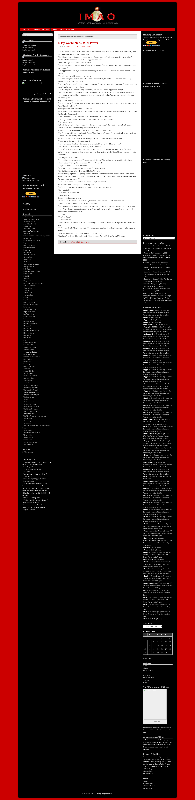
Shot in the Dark (29, 373)
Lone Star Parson (29, 316)
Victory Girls (27, 435)
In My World (72, 242)
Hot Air (25, 297)
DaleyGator (27, 269)
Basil (145, 682)
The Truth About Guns (30, 411)
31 (166, 653)
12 (145, 645)
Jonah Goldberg (28, 481)
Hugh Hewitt (27, 300)
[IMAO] (97, 24)
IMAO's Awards (27, 452)
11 (170, 642)
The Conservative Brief (31, 392)
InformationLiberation (30, 305)
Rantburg (26, 364)
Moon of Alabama (29, 333)
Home (23, 29)
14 (153, 645)
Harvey (146, 680)
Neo (24, 340)
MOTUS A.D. (27, 338)
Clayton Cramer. (28, 262)
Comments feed (149, 786)
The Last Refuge (29, 397)
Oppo (146, 668)
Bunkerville (27, 252)
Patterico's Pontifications (31, 357)
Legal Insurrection (29, 312)
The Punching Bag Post (31, 407)
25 (170, 649)
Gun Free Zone (28, 295)
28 (153, 653)
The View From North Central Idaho (35, 416)
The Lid (25, 399)
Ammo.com (27, 233)
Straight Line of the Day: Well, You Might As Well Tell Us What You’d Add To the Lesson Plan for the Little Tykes (157, 298)
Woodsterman (28, 444)
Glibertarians (27, 288)
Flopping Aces (28, 281)
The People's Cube (29, 404)
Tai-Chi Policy (27, 383)
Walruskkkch (148, 670)
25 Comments (83, 242)
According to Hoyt (29, 222)
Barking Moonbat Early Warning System (36, 236)
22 (158, 649)
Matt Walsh (27, 326)
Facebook (45, 29)
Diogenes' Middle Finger (31, 271)
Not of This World (29, 345)
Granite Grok (27, 293)
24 (166, 649)
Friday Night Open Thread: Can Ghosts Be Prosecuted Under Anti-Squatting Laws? (156, 592)
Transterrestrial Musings (31, 433)
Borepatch (26, 250)
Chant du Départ (29, 255)
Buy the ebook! (27, 48)
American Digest (29, 229)
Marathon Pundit (29, 321)
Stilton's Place (28, 380)
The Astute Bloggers (30, 385)
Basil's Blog (27, 238)
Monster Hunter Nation (31, 331)
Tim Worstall (27, 430)
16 (162, 645)
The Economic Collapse (31, 395)
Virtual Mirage (28, 437)
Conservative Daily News (31, 264)
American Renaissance (31, 231)
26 (145, 653)
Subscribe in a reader (29, 209)
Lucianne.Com (28, 319)
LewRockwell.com (29, 314)
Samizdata (26, 369)
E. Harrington (27, 476)
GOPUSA (26, 290)
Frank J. (67, 46)
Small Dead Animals (30, 376)
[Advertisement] (31, 137)
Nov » (151, 658)
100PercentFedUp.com (31, 219)
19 (145, 649)
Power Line (27, 361)
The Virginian (27, 418)
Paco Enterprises (29, 354)
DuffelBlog (26, 276)
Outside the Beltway (30, 352)
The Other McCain (29, 402)
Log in (146, 781)
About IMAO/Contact (68, 29)
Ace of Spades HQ (29, 224)
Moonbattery (27, 335)
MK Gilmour (27, 328)
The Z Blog (27, 421)
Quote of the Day (150, 253)
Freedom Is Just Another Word (33, 283)
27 (149, 653)
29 (158, 653)
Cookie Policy (148, 771)
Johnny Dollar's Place (30, 309)
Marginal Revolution (30, 324)
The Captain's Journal (30, 390)
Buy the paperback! (29, 50)
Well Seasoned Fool (30, 442)
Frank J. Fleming (34, 29)
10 (166, 642)
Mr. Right (147, 675)
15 (158, 645)
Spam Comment (29, 510)
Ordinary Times (28, 350)
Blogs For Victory (29, 245)
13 (149, 645)
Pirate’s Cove (27, 359)
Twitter (55, 29)
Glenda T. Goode (29, 286)
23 (162, 649)
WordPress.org (149, 788)
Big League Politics (29, 243)
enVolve (26, 278)
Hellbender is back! (29, 45)
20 (149, 649)
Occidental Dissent (29, 347)
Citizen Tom (27, 259)
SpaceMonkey (149, 678)
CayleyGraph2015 (150, 327)
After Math (27, 226)
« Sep (145, 658)
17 (166, 645)
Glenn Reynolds (28, 467)
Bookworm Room (29, 248)
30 (162, 653)
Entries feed (148, 783)
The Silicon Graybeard (30, 409)
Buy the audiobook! (29, 65)
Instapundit (27, 307)
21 (153, 649)
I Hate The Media (29, 302)
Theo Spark (27, 423)
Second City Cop (29, 371)
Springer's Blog (28, 378)
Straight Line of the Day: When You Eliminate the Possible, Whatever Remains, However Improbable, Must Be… (157, 264)
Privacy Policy (148, 773)
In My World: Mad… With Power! (78, 43)
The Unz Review (28, 414)
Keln (145, 673)
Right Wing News (29, 366)
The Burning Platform (30, 388)
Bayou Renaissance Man (31, 240)
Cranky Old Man (28, 267)
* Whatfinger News (29, 217)
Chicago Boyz (27, 257)
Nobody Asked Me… (30, 342)
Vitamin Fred (27, 440)
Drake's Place (28, 274)
